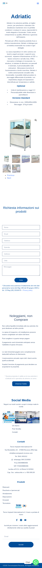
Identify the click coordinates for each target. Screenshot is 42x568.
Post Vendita (16, 429)
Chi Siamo (15, 426)
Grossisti (6, 500)
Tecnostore (6, 503)
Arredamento (7, 493)
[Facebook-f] (17, 520)
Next (9, 178)
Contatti (15, 432)
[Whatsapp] (36, 562)
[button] (38, 3)
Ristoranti (6, 487)
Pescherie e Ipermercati (11, 490)
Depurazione (7, 497)
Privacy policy (27, 290)
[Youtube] (25, 520)
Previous (10, 175)
